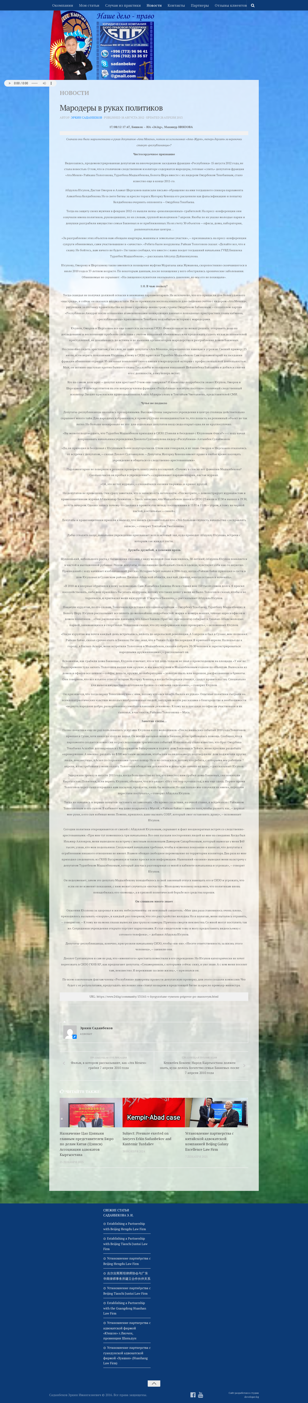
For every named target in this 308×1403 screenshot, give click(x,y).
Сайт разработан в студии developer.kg (244, 1394)
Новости (154, 5)
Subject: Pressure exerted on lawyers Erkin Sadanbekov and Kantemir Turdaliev (147, 1138)
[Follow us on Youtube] (200, 1395)
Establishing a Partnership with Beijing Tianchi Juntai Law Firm (125, 1243)
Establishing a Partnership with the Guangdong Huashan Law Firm (124, 1308)
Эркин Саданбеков (86, 117)
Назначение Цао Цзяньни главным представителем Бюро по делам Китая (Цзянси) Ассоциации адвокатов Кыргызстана (87, 1144)
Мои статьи (89, 5)
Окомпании (62, 5)
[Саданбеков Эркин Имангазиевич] (193, 1395)
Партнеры (200, 5)
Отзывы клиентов (231, 5)
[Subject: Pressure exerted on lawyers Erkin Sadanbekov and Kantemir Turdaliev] (154, 1112)
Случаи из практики (123, 5)
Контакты (176, 5)
